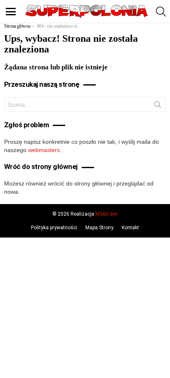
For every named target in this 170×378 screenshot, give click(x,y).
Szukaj (157, 106)
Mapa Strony (99, 228)
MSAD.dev (106, 214)
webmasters (44, 150)
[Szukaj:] (85, 104)
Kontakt (130, 228)
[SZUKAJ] (161, 11)
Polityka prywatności (54, 228)
